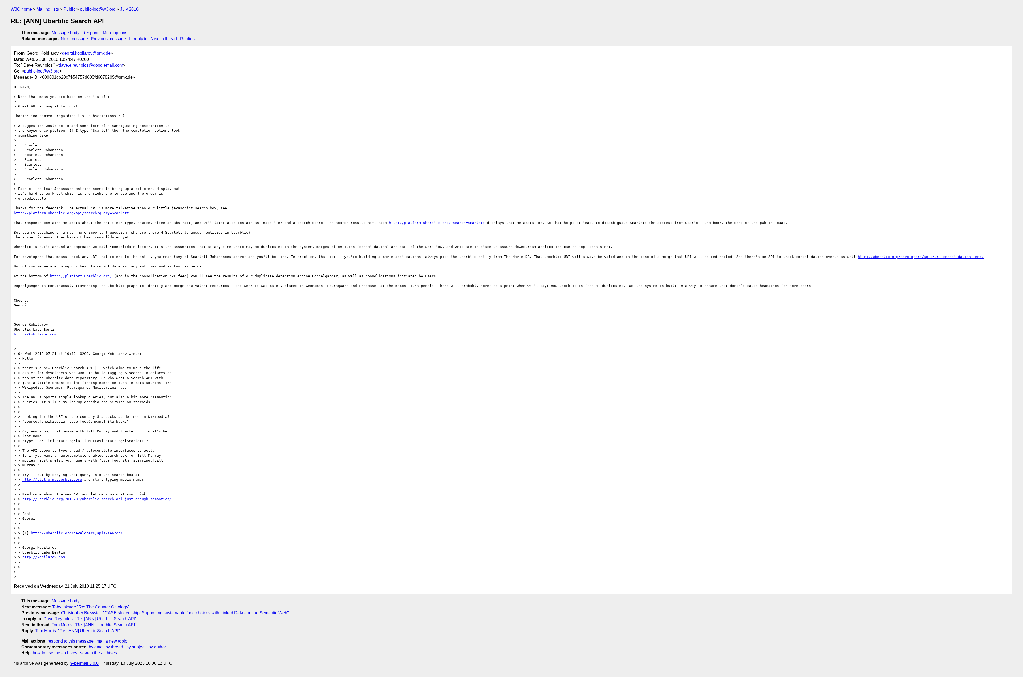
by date (96, 647)
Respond (91, 32)
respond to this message (70, 641)
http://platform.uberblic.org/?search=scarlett (437, 223)
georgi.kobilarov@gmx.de (86, 53)
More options (115, 32)
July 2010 (129, 9)
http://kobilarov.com (35, 334)
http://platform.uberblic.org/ (81, 276)
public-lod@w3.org (98, 9)
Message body (65, 32)
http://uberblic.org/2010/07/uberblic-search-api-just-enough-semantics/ (97, 499)
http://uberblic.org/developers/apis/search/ (77, 533)
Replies (187, 39)
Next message (74, 39)
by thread (114, 647)
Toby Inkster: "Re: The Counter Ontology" (91, 607)
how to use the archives (55, 653)
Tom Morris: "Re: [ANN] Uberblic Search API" (94, 625)
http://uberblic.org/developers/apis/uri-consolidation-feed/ (921, 257)
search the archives (98, 653)
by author (157, 647)
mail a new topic (111, 641)
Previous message (108, 39)
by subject (135, 647)
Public (69, 9)
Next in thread (164, 39)
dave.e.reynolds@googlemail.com (91, 65)
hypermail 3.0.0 (84, 663)
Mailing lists (47, 9)
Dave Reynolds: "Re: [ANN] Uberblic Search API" (90, 618)
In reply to (138, 39)
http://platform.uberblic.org (52, 480)
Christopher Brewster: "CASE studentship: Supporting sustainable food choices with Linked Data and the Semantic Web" (175, 613)
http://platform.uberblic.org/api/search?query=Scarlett (71, 213)
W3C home (21, 9)
